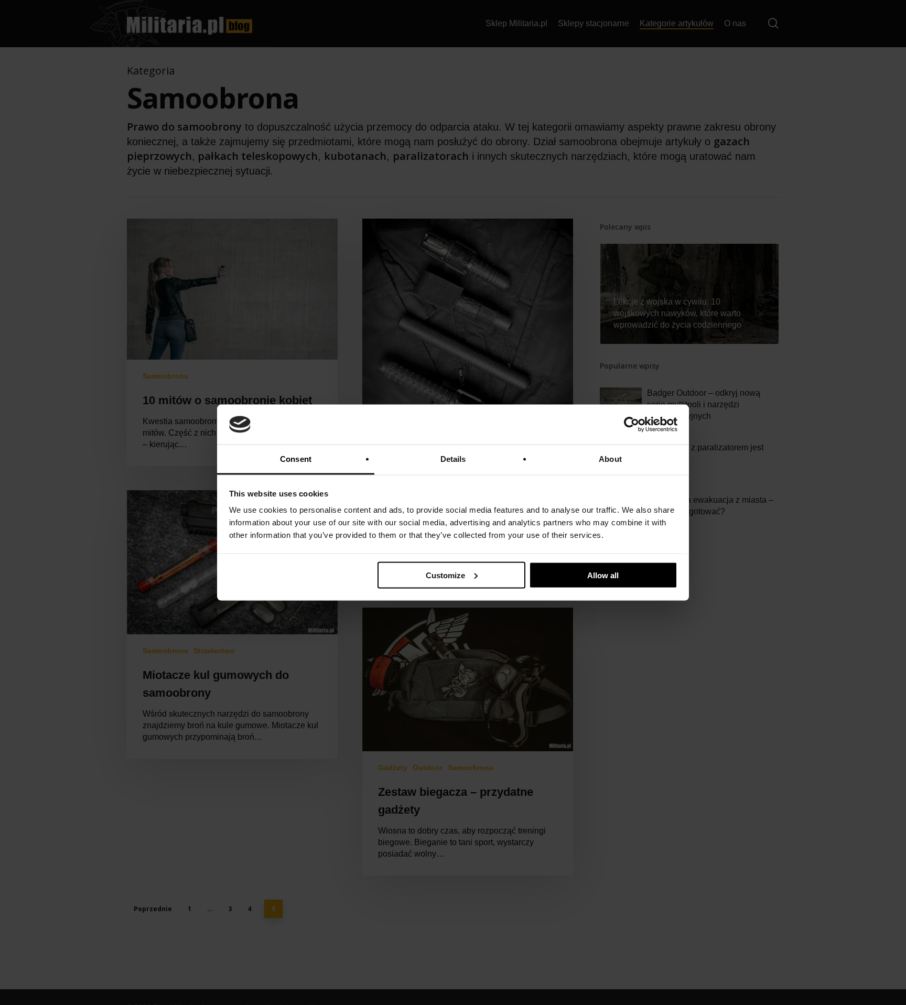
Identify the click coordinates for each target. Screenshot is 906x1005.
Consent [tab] (295, 459)
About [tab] (610, 459)
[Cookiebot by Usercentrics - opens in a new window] (631, 425)
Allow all (603, 574)
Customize (445, 574)
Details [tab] (453, 459)
